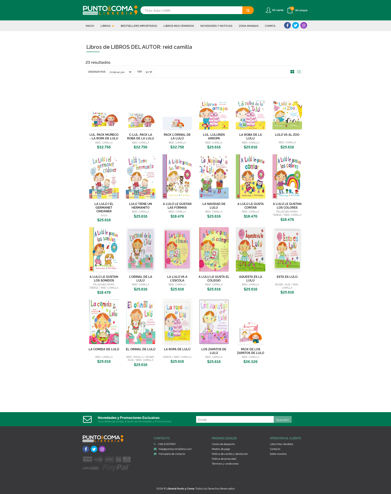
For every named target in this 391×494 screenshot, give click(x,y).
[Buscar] (248, 10)
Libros (106, 25)
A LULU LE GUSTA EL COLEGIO (214, 278)
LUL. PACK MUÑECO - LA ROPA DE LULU (104, 136)
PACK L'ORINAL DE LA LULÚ (177, 136)
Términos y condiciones (225, 463)
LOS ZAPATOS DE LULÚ (213, 351)
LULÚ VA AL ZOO (287, 134)
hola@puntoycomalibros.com (175, 449)
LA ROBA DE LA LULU (250, 136)
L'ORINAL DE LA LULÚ (140, 278)
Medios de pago (221, 449)
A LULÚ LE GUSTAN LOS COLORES (287, 205)
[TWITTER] (295, 25)
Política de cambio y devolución (230, 453)
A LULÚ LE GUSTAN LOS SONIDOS (104, 278)
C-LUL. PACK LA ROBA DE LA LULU (140, 136)
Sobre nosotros (278, 453)
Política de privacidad (224, 458)
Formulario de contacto (172, 453)
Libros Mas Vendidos (281, 444)
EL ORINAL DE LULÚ (140, 349)
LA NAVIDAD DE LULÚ (213, 205)
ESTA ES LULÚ (287, 276)
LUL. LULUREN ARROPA (214, 136)
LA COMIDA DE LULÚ (104, 349)
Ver (139, 71)
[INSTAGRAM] (303, 25)
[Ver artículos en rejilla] (292, 72)
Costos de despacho (223, 444)
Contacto (275, 449)
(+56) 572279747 (167, 444)
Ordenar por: (97, 71)
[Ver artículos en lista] (299, 72)
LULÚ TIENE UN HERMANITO (140, 205)
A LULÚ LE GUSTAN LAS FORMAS (177, 205)
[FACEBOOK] (287, 25)
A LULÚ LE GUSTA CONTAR (250, 205)
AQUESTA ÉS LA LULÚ (250, 278)
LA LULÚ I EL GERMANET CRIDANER (103, 207)
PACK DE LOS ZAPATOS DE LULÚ (250, 351)
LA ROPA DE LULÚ (177, 349)
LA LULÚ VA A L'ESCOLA (177, 278)
